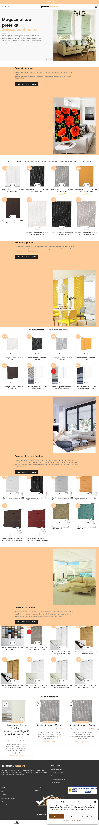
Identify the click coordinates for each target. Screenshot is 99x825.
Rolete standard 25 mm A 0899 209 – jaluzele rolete (62, 233)
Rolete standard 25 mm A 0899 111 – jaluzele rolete (37, 233)
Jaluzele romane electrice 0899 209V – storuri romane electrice (62, 499)
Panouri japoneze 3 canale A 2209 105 (13, 388)
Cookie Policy (66, 820)
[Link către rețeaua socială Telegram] (53, 1)
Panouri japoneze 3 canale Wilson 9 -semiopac (37, 388)
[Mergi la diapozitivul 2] (48, 59)
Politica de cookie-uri (58, 779)
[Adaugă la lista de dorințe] (14, 185)
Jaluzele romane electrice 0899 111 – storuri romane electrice (13, 499)
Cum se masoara (57, 772)
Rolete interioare (17, 722)
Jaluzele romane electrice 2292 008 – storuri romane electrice (37, 539)
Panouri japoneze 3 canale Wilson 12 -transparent (86, 388)
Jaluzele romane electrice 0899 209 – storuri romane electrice (37, 499)
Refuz (72, 816)
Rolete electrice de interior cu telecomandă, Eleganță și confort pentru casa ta (16, 731)
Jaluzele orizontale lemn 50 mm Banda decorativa (13, 648)
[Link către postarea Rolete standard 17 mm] (82, 711)
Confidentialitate (56, 769)
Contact (4, 795)
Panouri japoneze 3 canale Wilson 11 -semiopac (61, 388)
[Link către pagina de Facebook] (45, 1)
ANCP (3, 802)
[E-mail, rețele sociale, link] (48, 1)
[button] (95, 802)
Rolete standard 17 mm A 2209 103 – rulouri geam (86, 190)
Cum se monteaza (57, 776)
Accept (57, 816)
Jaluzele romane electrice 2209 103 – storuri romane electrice (86, 499)
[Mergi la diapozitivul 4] (52, 59)
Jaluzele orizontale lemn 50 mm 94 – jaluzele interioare (37, 648)
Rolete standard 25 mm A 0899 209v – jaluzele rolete (86, 233)
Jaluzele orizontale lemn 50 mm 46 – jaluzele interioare (62, 686)
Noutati (3, 791)
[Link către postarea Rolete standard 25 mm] (49, 711)
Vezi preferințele (88, 816)
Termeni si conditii (57, 783)
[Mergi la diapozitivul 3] (50, 59)
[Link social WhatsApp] (50, 1)
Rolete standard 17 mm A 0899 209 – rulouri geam (37, 190)
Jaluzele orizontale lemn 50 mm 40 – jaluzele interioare (62, 653)
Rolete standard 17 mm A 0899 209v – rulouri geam (62, 190)
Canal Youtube (6, 805)
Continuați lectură (17, 756)
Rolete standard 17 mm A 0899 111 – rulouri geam (13, 190)
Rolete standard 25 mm (49, 725)
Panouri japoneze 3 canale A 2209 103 (86, 359)
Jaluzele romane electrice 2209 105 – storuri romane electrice (13, 539)
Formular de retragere (8, 798)
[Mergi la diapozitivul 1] (46, 59)
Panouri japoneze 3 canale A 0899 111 (13, 359)
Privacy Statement (76, 820)
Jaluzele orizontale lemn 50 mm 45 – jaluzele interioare (37, 686)
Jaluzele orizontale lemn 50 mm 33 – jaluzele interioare (86, 653)
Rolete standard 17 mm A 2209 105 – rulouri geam (13, 222)
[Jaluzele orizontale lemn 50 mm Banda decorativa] (12, 634)
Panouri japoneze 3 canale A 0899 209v (62, 359)
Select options (11, 185)
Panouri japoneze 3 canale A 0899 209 (37, 359)
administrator (17, 741)
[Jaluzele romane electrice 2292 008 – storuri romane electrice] (37, 519)
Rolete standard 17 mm (82, 725)
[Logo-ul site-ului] (49, 6)
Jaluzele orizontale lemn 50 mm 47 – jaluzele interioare (86, 686)
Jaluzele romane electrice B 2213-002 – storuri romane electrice (62, 529)
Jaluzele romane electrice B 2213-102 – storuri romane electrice (86, 529)
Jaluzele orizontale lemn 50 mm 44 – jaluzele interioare (13, 686)
